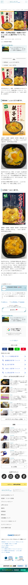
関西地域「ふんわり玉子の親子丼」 (12, 62)
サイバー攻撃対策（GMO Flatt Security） (8, 550)
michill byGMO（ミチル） (6, 9)
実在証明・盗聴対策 (4, 547)
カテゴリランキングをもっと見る (14, 419)
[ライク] (26, 1)
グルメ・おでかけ (16, 9)
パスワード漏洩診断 (4, 543)
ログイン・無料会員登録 (14, 484)
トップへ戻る (13, 340)
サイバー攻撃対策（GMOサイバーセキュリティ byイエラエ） (11, 548)
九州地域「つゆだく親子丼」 (10, 65)
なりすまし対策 (18, 550)
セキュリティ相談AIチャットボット (7, 545)
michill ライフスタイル (23, 399)
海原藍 (26, 384)
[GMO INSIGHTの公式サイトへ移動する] (14, 534)
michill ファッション (23, 448)
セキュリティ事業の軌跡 (5, 552)
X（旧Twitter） (14, 302)
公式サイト (4, 302)
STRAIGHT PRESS (8, 41)
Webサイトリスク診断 (13, 543)
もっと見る (14, 466)
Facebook (22, 302)
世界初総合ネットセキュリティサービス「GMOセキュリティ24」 (12, 541)
